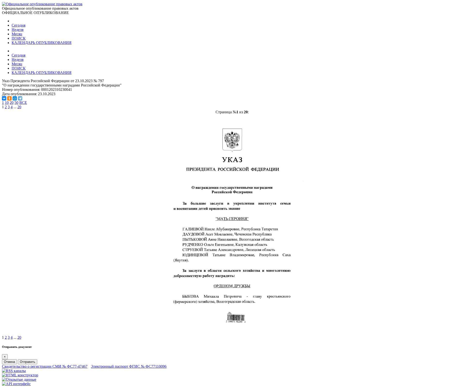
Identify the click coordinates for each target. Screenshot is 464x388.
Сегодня (18, 25)
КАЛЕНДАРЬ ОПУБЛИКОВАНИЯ (42, 43)
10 (7, 103)
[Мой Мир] (15, 98)
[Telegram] (20, 98)
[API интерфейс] (16, 384)
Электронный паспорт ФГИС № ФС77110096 (129, 366)
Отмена (9, 362)
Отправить (27, 362)
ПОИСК (19, 38)
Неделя (17, 30)
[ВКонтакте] (4, 98)
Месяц (17, 34)
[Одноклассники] (9, 98)
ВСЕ (23, 103)
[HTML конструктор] (20, 375)
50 (16, 103)
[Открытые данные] (19, 379)
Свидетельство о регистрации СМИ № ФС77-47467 (44, 366)
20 (12, 103)
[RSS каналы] (14, 371)
